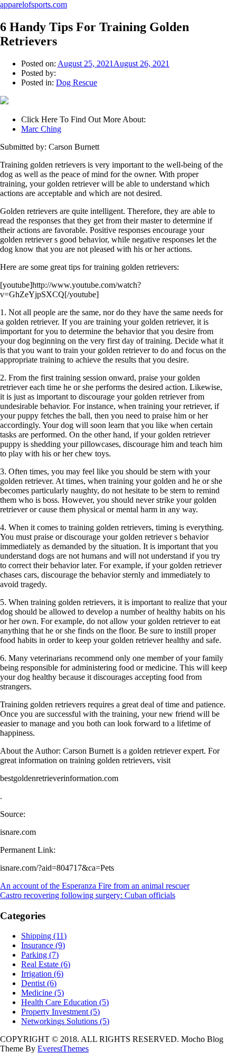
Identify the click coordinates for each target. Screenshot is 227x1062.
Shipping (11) (44, 935)
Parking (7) (40, 954)
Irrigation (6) (42, 973)
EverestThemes (63, 1048)
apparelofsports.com (33, 4)
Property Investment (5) (60, 1011)
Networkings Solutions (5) (65, 1021)
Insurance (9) (43, 945)
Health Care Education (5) (65, 1002)
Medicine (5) (42, 992)
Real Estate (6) (45, 964)
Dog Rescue (76, 82)
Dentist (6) (38, 983)
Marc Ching (41, 128)
